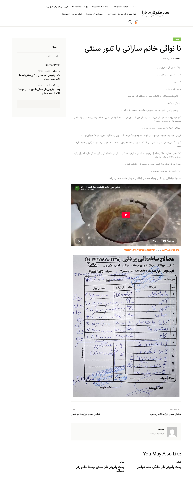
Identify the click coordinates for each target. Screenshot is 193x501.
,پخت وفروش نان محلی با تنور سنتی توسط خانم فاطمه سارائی (39, 91)
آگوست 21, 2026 (44, 71)
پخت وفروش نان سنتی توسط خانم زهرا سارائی (100, 469)
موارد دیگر (56, 71)
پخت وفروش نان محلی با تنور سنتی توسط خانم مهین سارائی (39, 77)
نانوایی (177, 39)
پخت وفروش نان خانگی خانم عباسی (159, 467)
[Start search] (130, 22)
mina (161, 429)
